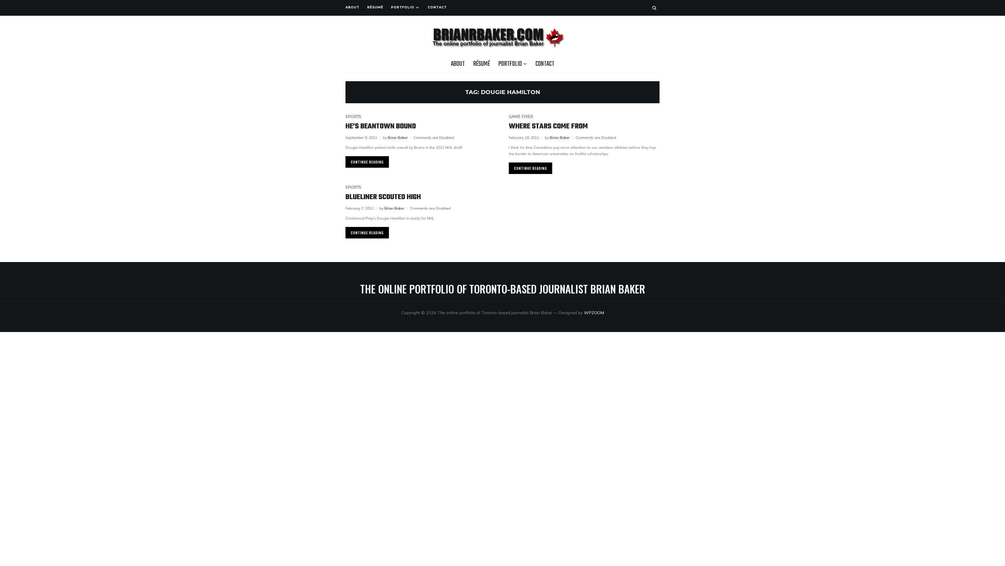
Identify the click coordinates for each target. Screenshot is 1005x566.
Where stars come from (548, 126)
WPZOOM (594, 312)
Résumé (375, 7)
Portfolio (402, 7)
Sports (353, 116)
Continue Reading (367, 162)
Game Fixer (521, 116)
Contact (437, 7)
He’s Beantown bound (380, 126)
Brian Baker (398, 137)
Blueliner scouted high (383, 197)
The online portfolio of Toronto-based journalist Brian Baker (502, 289)
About (352, 7)
